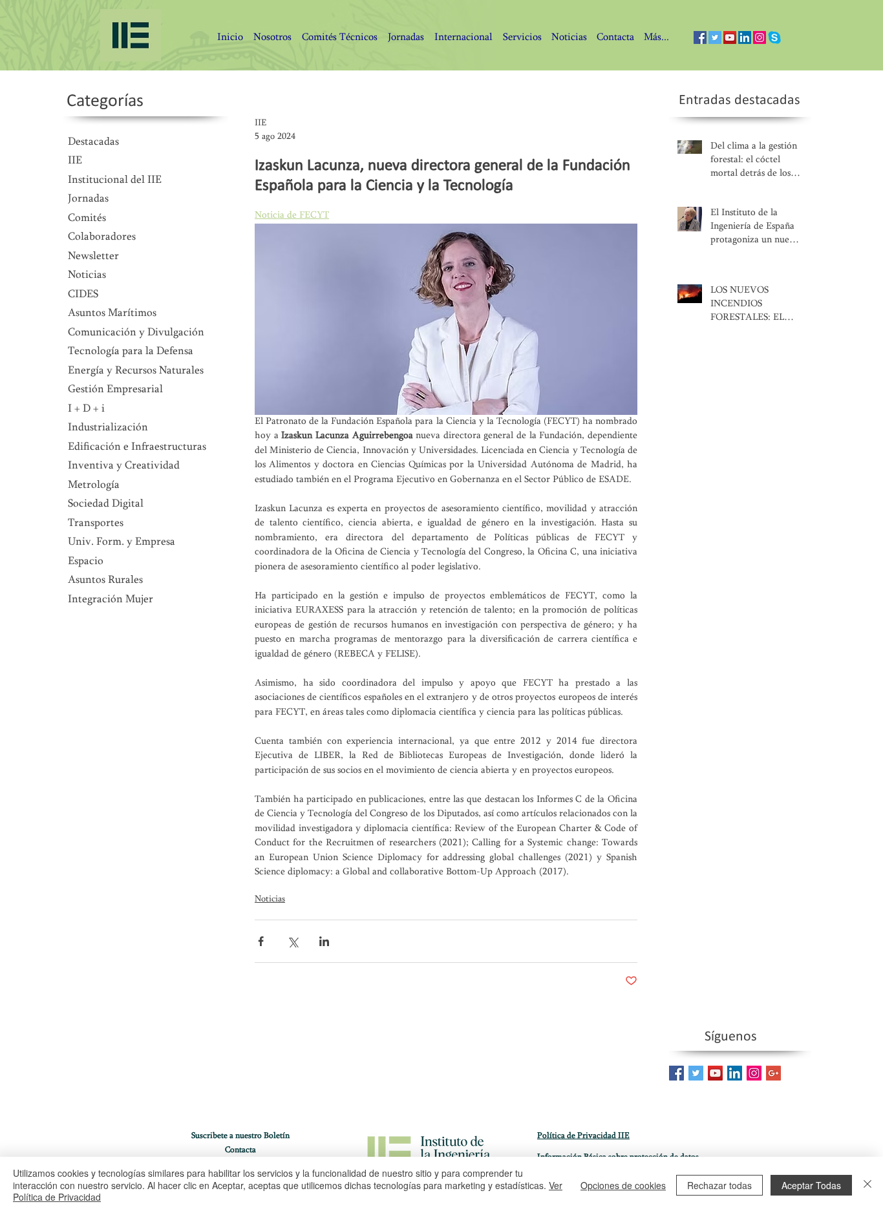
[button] (615, 38)
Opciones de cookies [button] (623, 1185)
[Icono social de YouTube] (729, 37)
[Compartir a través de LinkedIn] (324, 941)
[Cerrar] (867, 1185)
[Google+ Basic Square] (773, 1073)
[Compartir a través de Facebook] (261, 941)
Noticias (270, 899)
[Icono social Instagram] (759, 37)
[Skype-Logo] (774, 37)
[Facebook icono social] (700, 37)
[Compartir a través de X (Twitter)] (292, 941)
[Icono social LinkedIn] (744, 37)
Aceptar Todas (811, 1185)
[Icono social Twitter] (714, 37)
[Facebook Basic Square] (676, 1073)
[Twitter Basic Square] (695, 1073)
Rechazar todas (719, 1185)
